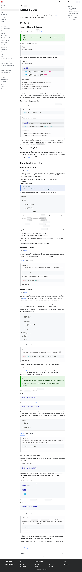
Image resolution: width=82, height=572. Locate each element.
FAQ (13, 2)
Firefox (51, 564)
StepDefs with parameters (74, 11)
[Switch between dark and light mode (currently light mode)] (68, 2)
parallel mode (29, 157)
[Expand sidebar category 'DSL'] (17, 12)
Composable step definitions (72, 9)
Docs (9, 2)
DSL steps (41, 31)
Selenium (22, 566)
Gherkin (30, 14)
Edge (36, 566)
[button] (10, 31)
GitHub (56, 2)
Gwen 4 (54, 189)
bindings (58, 15)
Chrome (37, 564)
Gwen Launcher (25, 284)
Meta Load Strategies (72, 15)
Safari (50, 566)
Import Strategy (72, 21)
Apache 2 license (10, 564)
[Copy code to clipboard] (63, 53)
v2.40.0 (26, 170)
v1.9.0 (25, 292)
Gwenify (63, 2)
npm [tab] (27, 260)
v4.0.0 (35, 402)
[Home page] (21, 6)
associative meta (27, 370)
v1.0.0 (25, 250)
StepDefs (70, 6)
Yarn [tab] (22, 260)
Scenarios (47, 30)
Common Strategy (72, 19)
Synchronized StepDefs (73, 13)
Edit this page (25, 548)
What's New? (19, 2)
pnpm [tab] (31, 260)
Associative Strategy (73, 17)
